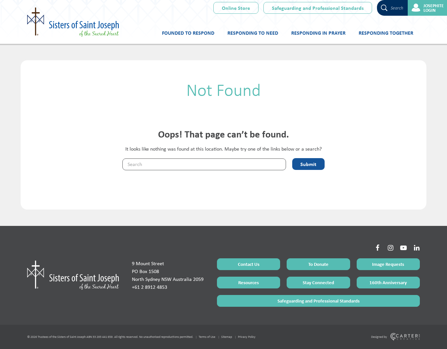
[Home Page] (73, 275)
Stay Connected (318, 282)
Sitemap (226, 337)
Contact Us (248, 264)
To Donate (318, 264)
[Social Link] (377, 248)
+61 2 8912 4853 (149, 287)
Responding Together (386, 32)
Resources (248, 282)
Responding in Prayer (318, 32)
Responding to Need (252, 32)
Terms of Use (207, 337)
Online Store (236, 7)
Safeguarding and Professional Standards (318, 7)
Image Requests (388, 264)
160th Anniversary (388, 282)
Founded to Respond (188, 32)
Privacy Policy (247, 337)
